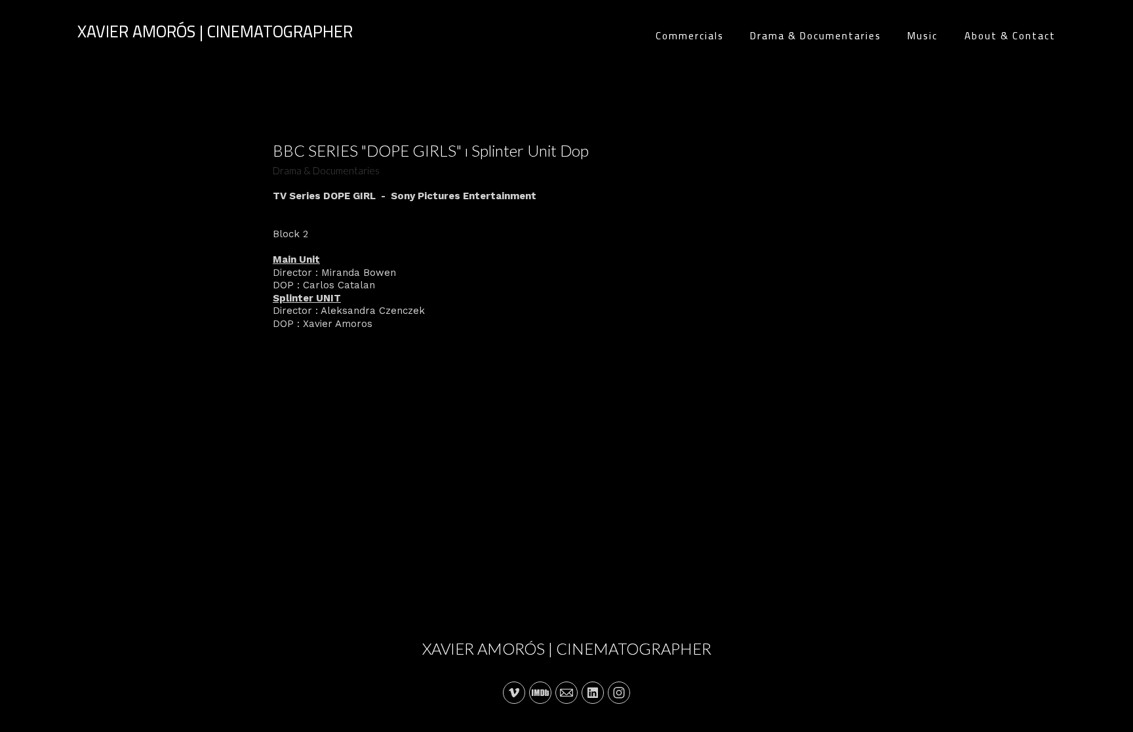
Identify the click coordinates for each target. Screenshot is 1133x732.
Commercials (690, 35)
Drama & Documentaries (815, 35)
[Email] (566, 693)
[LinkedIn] (593, 693)
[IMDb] (540, 693)
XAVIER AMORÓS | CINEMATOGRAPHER (566, 648)
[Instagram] (619, 693)
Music (922, 35)
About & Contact (1010, 35)
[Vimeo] (514, 693)
